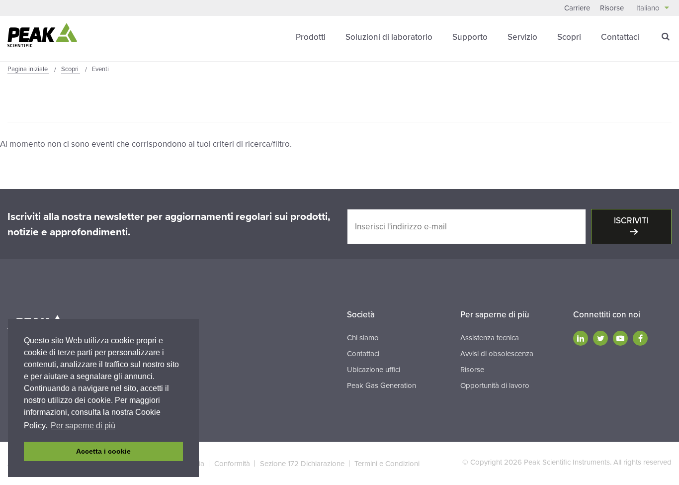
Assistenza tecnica (489, 337)
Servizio (522, 37)
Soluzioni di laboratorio (388, 37)
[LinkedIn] (580, 338)
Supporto (470, 37)
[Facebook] (640, 338)
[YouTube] (620, 338)
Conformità (232, 463)
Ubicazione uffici (373, 369)
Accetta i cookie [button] (103, 451)
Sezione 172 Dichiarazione (302, 463)
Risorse (612, 7)
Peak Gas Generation (381, 385)
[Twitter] (600, 338)
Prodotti (311, 37)
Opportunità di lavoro (494, 385)
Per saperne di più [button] (83, 425)
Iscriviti (631, 220)
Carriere (577, 7)
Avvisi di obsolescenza (496, 353)
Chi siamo (363, 337)
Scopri (569, 37)
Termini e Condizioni (387, 463)
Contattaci (620, 37)
